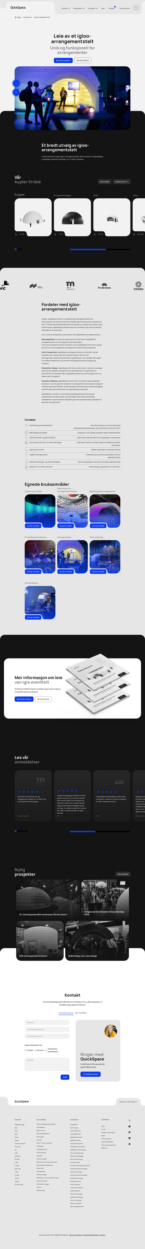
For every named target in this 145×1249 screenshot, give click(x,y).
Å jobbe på (111, 8)
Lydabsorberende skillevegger (78, 1169)
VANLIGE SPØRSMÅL (107, 1142)
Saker (103, 8)
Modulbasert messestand (77, 1146)
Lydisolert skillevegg (76, 1172)
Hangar (17, 1181)
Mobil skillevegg (75, 1162)
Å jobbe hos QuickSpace (108, 1132)
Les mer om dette (33, 526)
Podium (39, 1187)
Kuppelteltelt (73, 1124)
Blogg (103, 1135)
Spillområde (40, 1168)
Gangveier (39, 1156)
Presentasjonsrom (75, 1181)
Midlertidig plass (75, 1191)
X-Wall (16, 1172)
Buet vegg (18, 1169)
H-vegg (17, 1175)
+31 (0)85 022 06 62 (90, 1074)
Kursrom (39, 1140)
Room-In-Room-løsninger (44, 1143)
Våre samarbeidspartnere (108, 1145)
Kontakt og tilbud (125, 8)
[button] (66, 8)
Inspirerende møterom (76, 1187)
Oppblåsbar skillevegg (76, 1197)
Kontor (16, 1137)
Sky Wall (17, 1159)
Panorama (18, 1146)
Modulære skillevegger (76, 1156)
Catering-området (42, 1181)
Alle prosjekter (123, 874)
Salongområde (41, 1171)
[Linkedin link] (129, 1126)
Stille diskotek (41, 1190)
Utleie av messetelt (75, 1203)
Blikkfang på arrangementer (45, 1165)
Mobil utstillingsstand (76, 1143)
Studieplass (40, 1146)
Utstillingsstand (41, 1152)
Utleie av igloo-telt (75, 1131)
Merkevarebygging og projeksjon (46, 1124)
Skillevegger (40, 1137)
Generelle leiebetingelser (91, 1235)
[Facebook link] (129, 1132)
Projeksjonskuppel (20, 1143)
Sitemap (102, 1235)
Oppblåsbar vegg (19, 1124)
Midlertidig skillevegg (76, 1178)
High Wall (17, 1156)
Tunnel (17, 1178)
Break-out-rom (41, 1130)
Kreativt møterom (75, 1184)
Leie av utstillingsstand (77, 1153)
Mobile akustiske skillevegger (78, 1175)
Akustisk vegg (19, 1184)
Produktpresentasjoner (43, 1133)
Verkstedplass (41, 1127)
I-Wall (16, 1162)
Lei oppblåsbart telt (75, 1134)
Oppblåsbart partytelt (76, 1137)
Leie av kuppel (74, 1128)
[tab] (66, 1013)
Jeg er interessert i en (33, 1045)
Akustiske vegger (42, 1159)
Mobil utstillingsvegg (76, 1159)
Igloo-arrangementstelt (77, 1206)
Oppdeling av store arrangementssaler (48, 1178)
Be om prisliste (43, 699)
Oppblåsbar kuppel (75, 1140)
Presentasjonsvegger (43, 1184)
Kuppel (17, 1140)
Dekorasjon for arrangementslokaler (47, 1162)
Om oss (103, 1129)
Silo (16, 1150)
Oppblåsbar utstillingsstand (78, 1150)
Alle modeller (104, 182)
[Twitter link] (129, 1120)
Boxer (16, 1134)
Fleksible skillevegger (76, 1194)
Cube (16, 1153)
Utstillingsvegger (42, 1174)
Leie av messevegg (75, 1200)
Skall (16, 1128)
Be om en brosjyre (63, 60)
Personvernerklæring (76, 1235)
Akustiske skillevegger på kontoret (80, 1165)
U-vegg (17, 1165)
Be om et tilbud (83, 60)
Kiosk (16, 1131)
